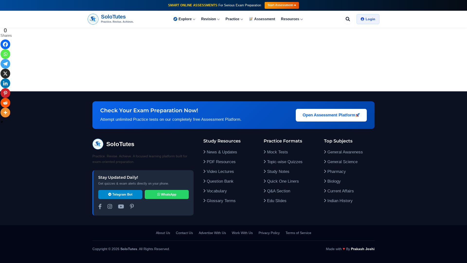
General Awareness (344, 152)
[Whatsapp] (5, 54)
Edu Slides (276, 200)
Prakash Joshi (363, 249)
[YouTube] (121, 207)
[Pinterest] (5, 93)
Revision (208, 19)
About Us (163, 233)
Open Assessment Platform (329, 115)
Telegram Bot (121, 194)
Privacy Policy (269, 233)
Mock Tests (277, 152)
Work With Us (242, 233)
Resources (290, 19)
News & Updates (221, 152)
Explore (185, 19)
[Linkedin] (5, 83)
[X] (5, 73)
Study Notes (277, 171)
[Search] (348, 19)
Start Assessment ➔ (282, 5)
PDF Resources (221, 162)
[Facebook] (5, 44)
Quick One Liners (282, 181)
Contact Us (184, 233)
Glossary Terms (221, 200)
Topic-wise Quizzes (284, 162)
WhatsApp (168, 194)
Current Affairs (340, 191)
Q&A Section (278, 191)
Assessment (264, 19)
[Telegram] (5, 64)
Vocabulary (216, 191)
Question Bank (220, 181)
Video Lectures (220, 171)
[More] (5, 112)
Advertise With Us (212, 233)
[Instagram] (110, 207)
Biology (333, 181)
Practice (232, 19)
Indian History (339, 200)
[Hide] (2, 122)
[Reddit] (5, 103)
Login (370, 19)
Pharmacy (336, 171)
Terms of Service (298, 233)
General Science (342, 162)
